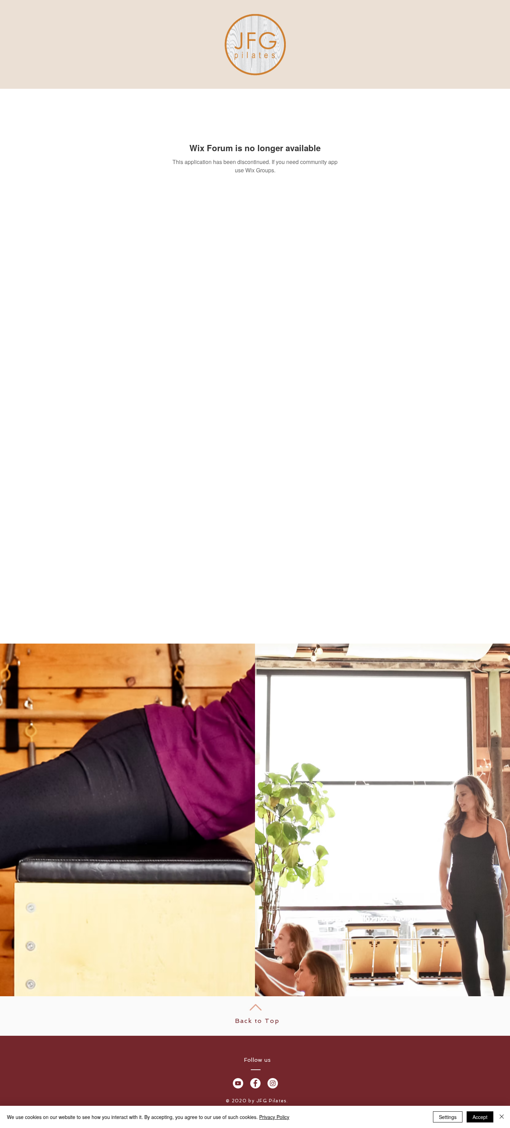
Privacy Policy (274, 1116)
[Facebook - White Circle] (255, 1083)
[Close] (502, 1116)
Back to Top (257, 1020)
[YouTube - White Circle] (238, 1083)
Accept (480, 1116)
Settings (448, 1116)
